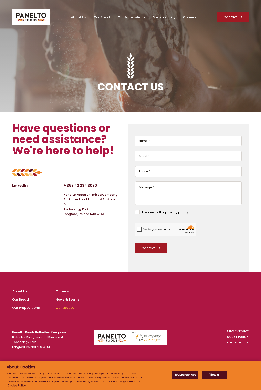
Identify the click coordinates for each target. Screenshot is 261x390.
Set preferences (185, 375)
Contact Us (232, 17)
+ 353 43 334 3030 (80, 186)
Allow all (214, 375)
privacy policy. (177, 212)
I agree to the (165, 212)
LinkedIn (20, 186)
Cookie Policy (17, 385)
